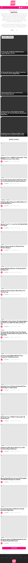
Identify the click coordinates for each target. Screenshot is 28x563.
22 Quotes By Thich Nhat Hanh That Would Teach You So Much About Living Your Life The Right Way (14, 333)
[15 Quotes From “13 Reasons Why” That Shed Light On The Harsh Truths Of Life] (14, 127)
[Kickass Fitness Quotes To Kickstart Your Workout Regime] (14, 238)
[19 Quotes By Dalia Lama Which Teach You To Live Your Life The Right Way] (14, 65)
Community (11, 557)
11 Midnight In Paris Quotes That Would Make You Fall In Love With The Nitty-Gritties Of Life (14, 323)
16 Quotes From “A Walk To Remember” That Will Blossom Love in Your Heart (14, 158)
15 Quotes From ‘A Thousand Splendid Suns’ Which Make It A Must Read (13, 387)
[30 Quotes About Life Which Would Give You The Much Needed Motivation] (14, 527)
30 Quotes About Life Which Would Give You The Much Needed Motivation (13, 540)
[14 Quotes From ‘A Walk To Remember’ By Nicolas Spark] (14, 404)
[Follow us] (26, 3)
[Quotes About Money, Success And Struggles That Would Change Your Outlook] (14, 465)
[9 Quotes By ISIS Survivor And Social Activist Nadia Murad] (14, 86)
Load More (14, 548)
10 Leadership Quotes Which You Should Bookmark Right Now (12, 509)
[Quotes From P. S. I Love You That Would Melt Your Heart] (14, 216)
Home (2, 557)
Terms (25, 557)
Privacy (21, 557)
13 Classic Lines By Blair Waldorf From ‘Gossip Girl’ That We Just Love (12, 356)
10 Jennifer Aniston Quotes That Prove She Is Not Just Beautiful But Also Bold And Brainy (14, 180)
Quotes (2, 155)
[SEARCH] (26, 7)
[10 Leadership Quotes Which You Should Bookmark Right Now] (14, 496)
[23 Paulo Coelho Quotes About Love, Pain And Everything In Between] (14, 435)
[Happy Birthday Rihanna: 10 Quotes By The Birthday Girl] (14, 260)
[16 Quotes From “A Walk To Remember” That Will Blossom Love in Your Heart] (14, 149)
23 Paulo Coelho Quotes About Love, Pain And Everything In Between (13, 448)
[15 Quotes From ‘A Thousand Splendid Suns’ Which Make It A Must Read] (14, 374)
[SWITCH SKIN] (19, 7)
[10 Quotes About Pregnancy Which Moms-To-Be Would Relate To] (14, 194)
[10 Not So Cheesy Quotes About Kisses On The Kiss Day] (14, 282)
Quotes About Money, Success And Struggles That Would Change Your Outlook (14, 479)
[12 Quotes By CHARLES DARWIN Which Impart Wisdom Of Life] (14, 45)
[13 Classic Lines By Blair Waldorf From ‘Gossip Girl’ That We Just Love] (14, 347)
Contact (16, 557)
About (6, 557)
